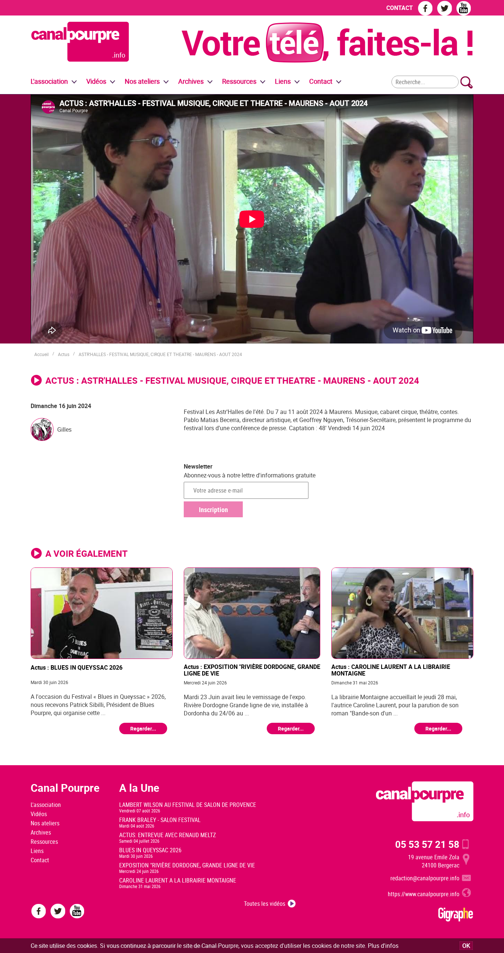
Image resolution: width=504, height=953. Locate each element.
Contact (40, 860)
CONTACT (399, 8)
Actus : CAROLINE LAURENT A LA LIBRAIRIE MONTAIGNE (390, 669)
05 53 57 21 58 (427, 844)
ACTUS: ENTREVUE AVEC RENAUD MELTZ (167, 835)
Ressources (44, 842)
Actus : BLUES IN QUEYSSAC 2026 (76, 667)
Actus (63, 354)
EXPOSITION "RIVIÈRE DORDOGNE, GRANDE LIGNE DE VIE (187, 865)
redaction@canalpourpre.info (424, 878)
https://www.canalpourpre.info (423, 894)
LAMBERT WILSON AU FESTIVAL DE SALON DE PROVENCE (187, 805)
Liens (283, 81)
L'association (46, 805)
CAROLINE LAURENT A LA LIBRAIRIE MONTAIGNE (177, 880)
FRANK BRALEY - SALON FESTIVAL (160, 820)
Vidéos (39, 814)
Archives (191, 81)
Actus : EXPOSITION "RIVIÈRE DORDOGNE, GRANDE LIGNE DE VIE (252, 669)
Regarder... (143, 728)
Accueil (41, 354)
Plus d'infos (383, 946)
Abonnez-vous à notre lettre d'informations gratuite (249, 475)
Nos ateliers (45, 823)
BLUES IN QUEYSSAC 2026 (150, 850)
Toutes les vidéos (264, 904)
